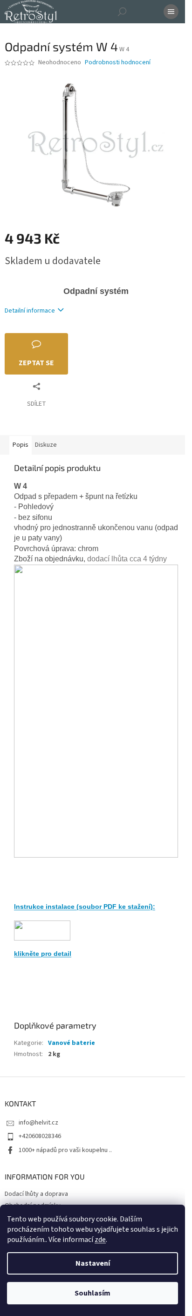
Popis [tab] (20, 445)
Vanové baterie (71, 1043)
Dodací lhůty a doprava (36, 1194)
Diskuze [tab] (46, 445)
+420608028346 (40, 1136)
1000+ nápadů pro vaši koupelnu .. (65, 1150)
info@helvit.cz (38, 1122)
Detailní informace (30, 310)
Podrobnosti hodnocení (118, 62)
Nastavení (92, 1263)
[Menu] (171, 11)
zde (100, 1239)
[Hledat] (122, 11)
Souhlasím (92, 1293)
